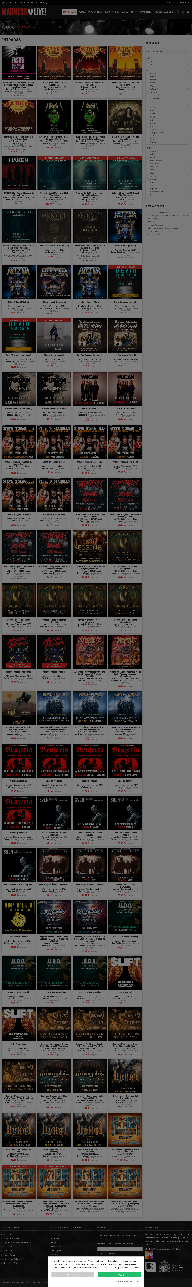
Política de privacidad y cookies (128, 1281)
